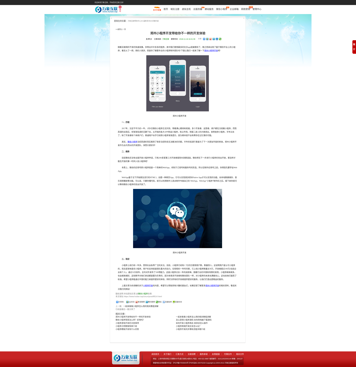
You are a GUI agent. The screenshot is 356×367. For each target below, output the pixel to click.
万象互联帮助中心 (134, 21)
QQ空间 (131, 302)
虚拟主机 (186, 9)
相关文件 (240, 354)
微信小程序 (221, 9)
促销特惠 (157, 10)
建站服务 (209, 9)
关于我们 (167, 354)
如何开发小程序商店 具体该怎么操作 (192, 323)
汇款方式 (179, 354)
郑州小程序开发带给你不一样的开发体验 (133, 317)
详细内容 (155, 21)
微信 (160, 302)
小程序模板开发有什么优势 (127, 329)
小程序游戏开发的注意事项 (127, 323)
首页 (166, 9)
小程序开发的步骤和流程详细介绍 (190, 329)
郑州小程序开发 (211, 51)
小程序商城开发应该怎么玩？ (188, 326)
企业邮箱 (234, 9)
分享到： (121, 302)
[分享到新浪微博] (210, 39)
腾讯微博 (151, 302)
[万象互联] (125, 363)
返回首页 (155, 354)
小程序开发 (148, 286)
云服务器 (197, 9)
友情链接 (216, 354)
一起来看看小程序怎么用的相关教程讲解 (140, 306)
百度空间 (178, 302)
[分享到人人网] (217, 39)
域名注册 (174, 9)
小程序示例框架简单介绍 (126, 326)
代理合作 (228, 354)
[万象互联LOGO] (109, 9)
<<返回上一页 (121, 29)
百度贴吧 (168, 302)
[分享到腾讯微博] (214, 39)
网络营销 (245, 9)
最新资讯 (146, 21)
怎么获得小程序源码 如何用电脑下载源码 (194, 320)
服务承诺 (204, 354)
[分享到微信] (220, 39)
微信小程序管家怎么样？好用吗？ (130, 320)
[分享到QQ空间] (207, 39)
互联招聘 (192, 354)
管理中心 (257, 9)
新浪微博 (141, 302)
